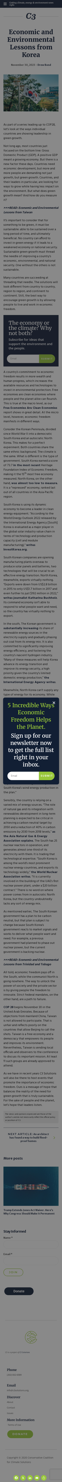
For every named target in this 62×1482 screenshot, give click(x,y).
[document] (31, 741)
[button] (54, 702)
